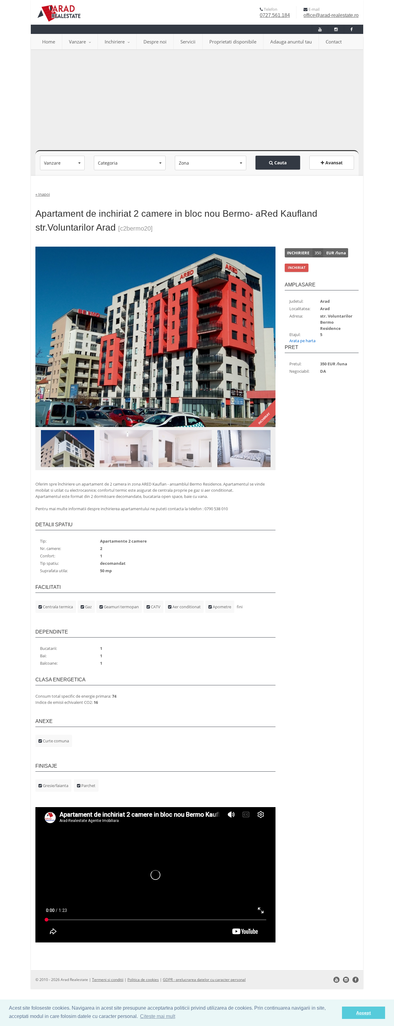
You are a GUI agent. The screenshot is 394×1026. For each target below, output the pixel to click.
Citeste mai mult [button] (157, 1016)
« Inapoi (42, 194)
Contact (334, 42)
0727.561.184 (275, 15)
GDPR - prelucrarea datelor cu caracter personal (204, 979)
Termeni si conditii (107, 979)
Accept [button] (363, 1012)
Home (48, 42)
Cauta (280, 163)
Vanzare (77, 42)
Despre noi (155, 42)
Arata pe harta (302, 340)
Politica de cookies (143, 979)
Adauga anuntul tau (291, 42)
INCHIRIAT (296, 267)
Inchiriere (115, 42)
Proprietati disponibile (232, 42)
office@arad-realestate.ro (331, 15)
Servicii (187, 42)
